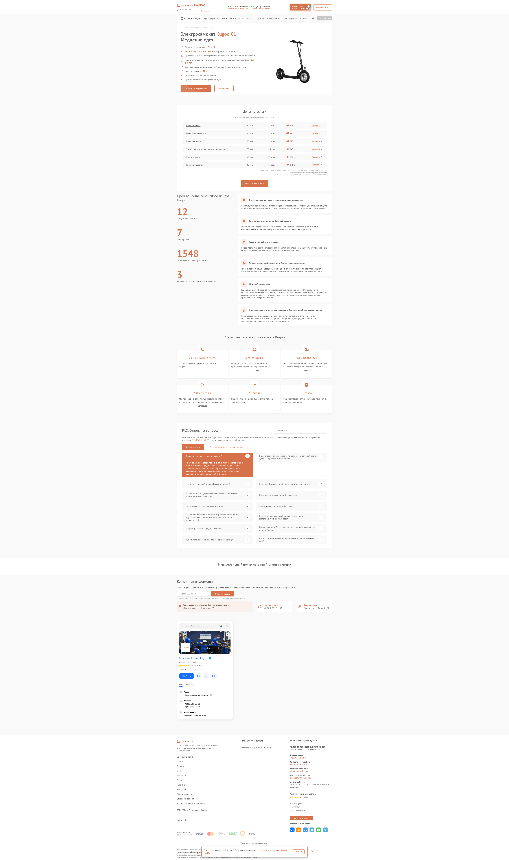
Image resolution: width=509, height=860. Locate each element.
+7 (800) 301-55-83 (239, 6)
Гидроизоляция (193, 157)
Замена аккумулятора (196, 133)
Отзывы (241, 18)
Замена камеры (193, 125)
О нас (231, 18)
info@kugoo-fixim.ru (299, 771)
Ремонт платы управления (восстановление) (206, 149)
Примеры (181, 766)
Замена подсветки (194, 164)
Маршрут (188, 676)
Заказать (315, 125)
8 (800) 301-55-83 (298, 764)
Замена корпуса (193, 141)
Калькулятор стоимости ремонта (192, 803)
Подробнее (254, 370)
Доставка (250, 18)
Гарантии (260, 18)
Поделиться (292, 829)
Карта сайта (182, 820)
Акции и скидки (273, 18)
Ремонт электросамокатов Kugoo (257, 747)
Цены (223, 18)
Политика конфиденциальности (254, 843)
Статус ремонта (324, 18)
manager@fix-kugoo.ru (300, 777)
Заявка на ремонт (290, 18)
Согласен (298, 851)
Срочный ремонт (211, 18)
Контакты (304, 18)
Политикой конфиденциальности (233, 598)
